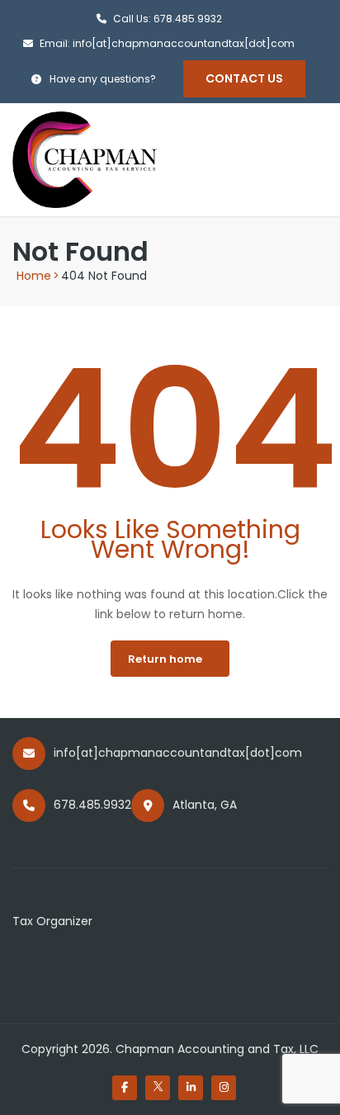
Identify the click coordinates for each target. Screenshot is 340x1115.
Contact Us (244, 78)
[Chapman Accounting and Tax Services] (84, 158)
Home (34, 275)
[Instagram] (223, 1087)
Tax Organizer (52, 921)
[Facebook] (124, 1087)
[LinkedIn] (190, 1087)
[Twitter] (157, 1087)
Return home (165, 659)
